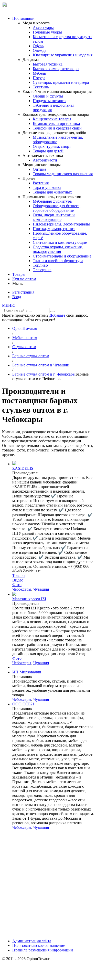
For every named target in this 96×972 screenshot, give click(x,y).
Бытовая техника (47, 64)
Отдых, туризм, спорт (52, 146)
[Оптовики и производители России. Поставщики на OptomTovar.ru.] (25, 10)
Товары (18, 274)
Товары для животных (52, 192)
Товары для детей (48, 151)
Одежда (39, 50)
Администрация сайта (31, 941)
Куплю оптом (24, 279)
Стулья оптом (24, 347)
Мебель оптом (24, 337)
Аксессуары (43, 27)
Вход (16, 297)
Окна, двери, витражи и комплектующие (54, 217)
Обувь (38, 46)
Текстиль (41, 87)
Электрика (42, 270)
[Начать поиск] (52, 311)
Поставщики (23, 18)
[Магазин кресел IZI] (14, 594)
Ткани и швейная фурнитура (58, 260)
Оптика (39, 169)
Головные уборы (47, 32)
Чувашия (41, 589)
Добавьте (57, 315)
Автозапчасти (45, 160)
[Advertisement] (48, 886)
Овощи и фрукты (48, 96)
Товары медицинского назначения (63, 174)
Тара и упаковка (47, 187)
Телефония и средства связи (57, 128)
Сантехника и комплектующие (60, 242)
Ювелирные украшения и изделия (62, 55)
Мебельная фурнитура (52, 201)
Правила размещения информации (42, 950)
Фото (17, 584)
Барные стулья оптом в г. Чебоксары (44, 374)
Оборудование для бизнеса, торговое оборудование (57, 208)
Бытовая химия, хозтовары (56, 69)
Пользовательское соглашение (38, 945)
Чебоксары (21, 589)
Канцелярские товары (52, 119)
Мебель (39, 73)
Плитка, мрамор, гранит (54, 228)
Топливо (40, 265)
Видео (17, 580)
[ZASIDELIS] (14, 464)
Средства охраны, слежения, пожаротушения (58, 249)
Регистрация (23, 292)
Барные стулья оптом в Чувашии (40, 365)
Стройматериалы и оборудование (62, 256)
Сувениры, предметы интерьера (61, 82)
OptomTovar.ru (24, 328)
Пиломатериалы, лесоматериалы (61, 224)
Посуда (39, 78)
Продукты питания (49, 101)
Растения (41, 183)
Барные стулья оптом (30, 356)
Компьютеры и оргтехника (56, 123)
